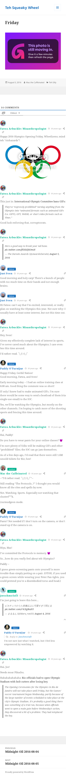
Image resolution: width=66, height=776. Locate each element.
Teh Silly (52, 82)
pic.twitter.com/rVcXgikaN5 (19, 609)
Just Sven (6, 273)
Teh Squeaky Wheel (22, 7)
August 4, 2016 (42, 613)
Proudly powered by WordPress (19, 772)
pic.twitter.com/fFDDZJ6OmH (20, 249)
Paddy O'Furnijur (11, 368)
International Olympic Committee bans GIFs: (40, 201)
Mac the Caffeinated (35, 82)
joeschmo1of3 (9, 595)
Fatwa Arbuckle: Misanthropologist (23, 128)
